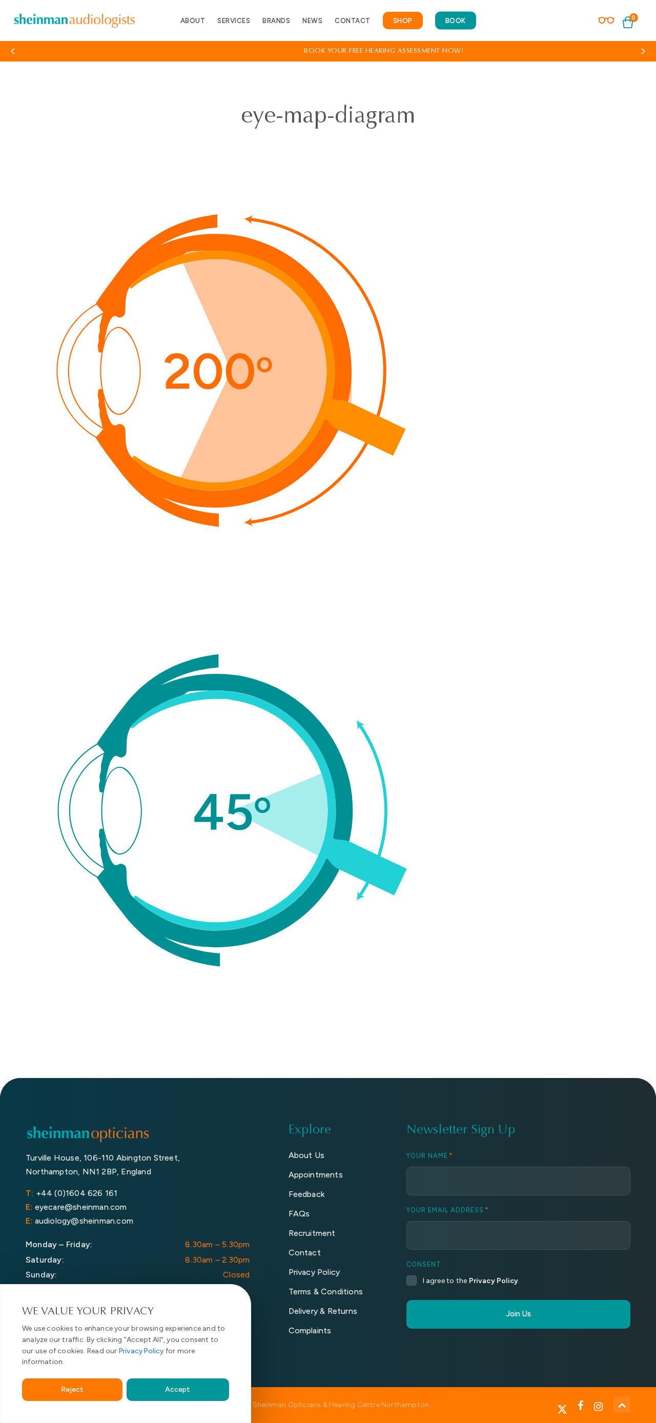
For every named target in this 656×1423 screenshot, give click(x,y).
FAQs (299, 1213)
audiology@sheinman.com (84, 1221)
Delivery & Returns (323, 1311)
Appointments (316, 1175)
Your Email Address (447, 1210)
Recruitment (312, 1233)
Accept (177, 1389)
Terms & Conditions (326, 1291)
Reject (72, 1389)
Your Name (429, 1156)
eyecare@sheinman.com (81, 1207)
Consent (423, 1265)
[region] (125, 1353)
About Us (307, 1155)
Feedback (307, 1194)
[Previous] (15, 51)
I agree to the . (471, 1280)
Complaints (310, 1330)
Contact (305, 1252)
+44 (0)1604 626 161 (77, 1193)
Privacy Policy (141, 1351)
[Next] (640, 51)
